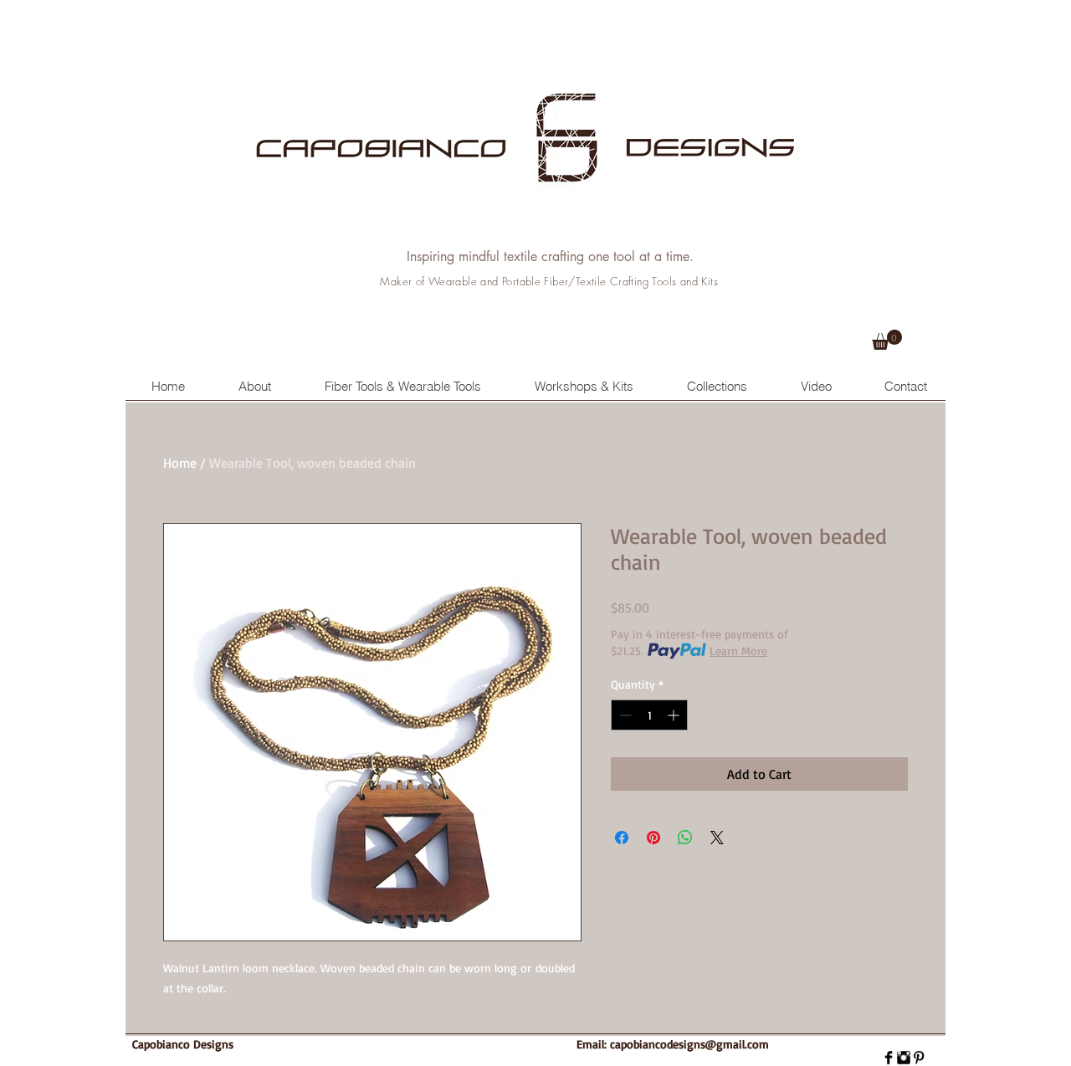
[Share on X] (717, 838)
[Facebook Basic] (888, 1057)
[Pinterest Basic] (918, 1057)
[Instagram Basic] (903, 1057)
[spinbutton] (649, 715)
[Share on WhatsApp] (685, 838)
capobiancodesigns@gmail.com (689, 1044)
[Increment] (674, 715)
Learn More (738, 650)
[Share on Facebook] (622, 838)
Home (180, 462)
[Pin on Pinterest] (653, 838)
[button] (887, 340)
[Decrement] (623, 715)
